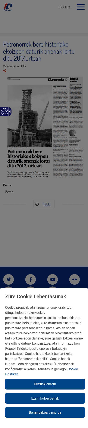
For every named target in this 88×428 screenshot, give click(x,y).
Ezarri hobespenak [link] (45, 398)
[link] (4, 113)
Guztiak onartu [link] (45, 384)
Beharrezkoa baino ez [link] (45, 412)
